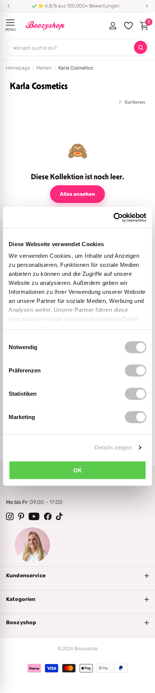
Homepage (18, 68)
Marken (44, 68)
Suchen (140, 47)
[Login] (112, 25)
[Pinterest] (21, 516)
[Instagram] (10, 516)
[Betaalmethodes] (34, 668)
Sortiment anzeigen (10, 23)
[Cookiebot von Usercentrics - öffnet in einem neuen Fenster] (113, 217)
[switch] (135, 370)
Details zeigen (113, 447)
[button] (8, 6)
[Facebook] (48, 516)
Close (77, 576)
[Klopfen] (59, 516)
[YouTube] (34, 516)
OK (77, 470)
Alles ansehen (77, 194)
